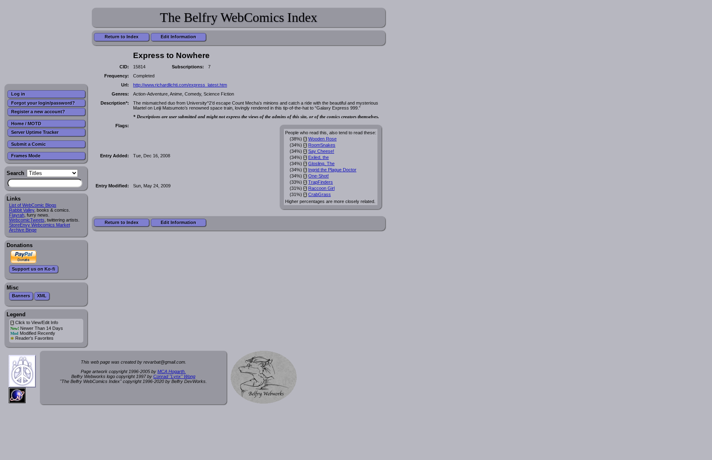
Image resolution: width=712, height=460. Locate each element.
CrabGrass (319, 194)
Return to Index (121, 36)
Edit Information (178, 36)
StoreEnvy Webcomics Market (39, 224)
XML (42, 295)
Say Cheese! (321, 151)
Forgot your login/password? (43, 102)
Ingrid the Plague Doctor (332, 169)
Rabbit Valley (21, 210)
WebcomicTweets (26, 219)
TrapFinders (320, 182)
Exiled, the (318, 157)
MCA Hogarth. (171, 371)
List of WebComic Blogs (32, 205)
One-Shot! (318, 175)
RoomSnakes (321, 144)
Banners (21, 295)
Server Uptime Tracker (35, 132)
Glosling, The (321, 163)
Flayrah (16, 214)
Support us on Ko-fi (33, 268)
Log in (18, 93)
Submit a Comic (28, 144)
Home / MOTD (26, 123)
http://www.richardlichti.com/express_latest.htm (180, 84)
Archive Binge (23, 229)
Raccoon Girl (321, 188)
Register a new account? (38, 111)
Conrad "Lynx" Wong (174, 376)
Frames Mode (25, 155)
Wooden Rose (322, 138)
